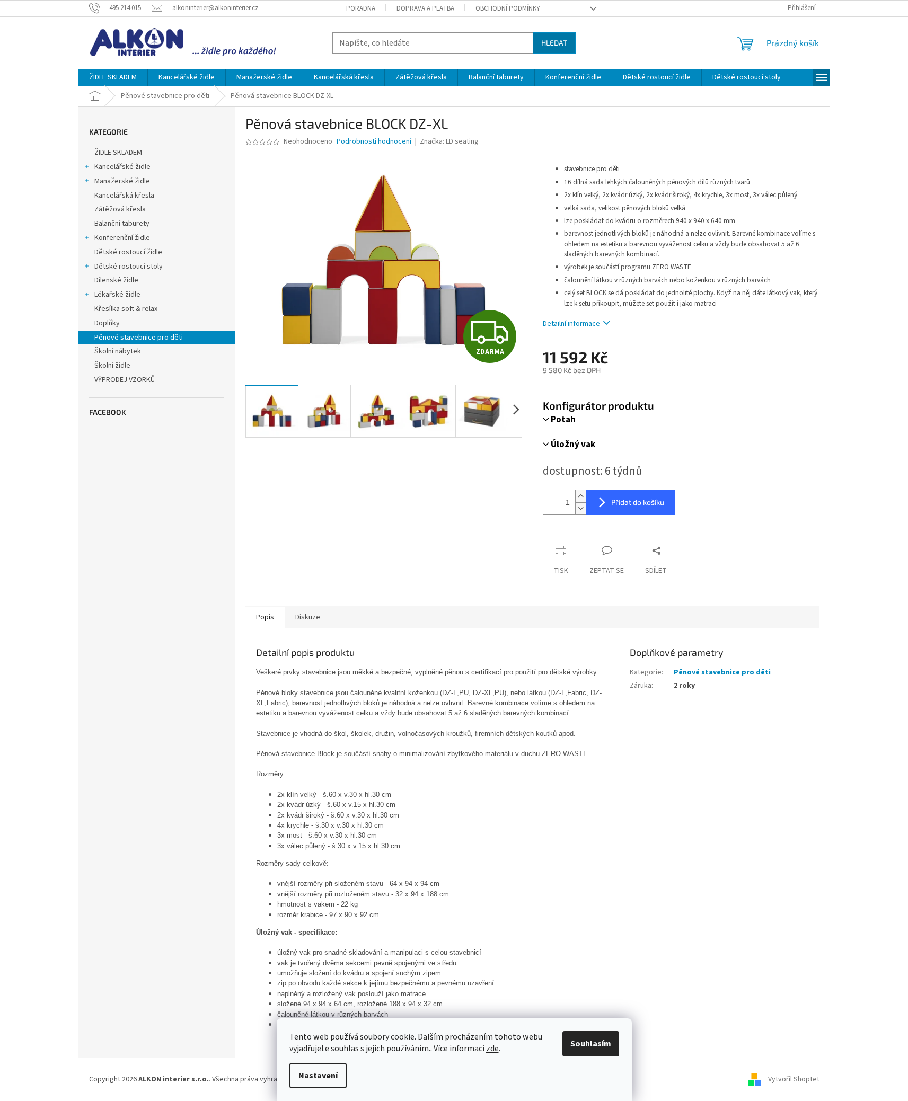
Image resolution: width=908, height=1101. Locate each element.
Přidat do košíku (637, 502)
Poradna (360, 8)
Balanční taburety (121, 223)
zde (492, 1048)
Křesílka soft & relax (125, 309)
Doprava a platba (425, 8)
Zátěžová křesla (120, 209)
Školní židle (112, 365)
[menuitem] (112, 77)
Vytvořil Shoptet (793, 1079)
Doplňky (107, 323)
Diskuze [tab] (307, 617)
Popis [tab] (265, 617)
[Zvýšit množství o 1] (580, 496)
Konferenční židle (122, 238)
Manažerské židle (122, 181)
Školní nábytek (117, 351)
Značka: (449, 141)
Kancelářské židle (122, 167)
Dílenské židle (116, 280)
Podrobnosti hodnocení (374, 142)
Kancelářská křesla (124, 195)
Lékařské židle (117, 294)
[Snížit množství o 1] (580, 508)
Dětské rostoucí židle (128, 252)
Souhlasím (590, 1044)
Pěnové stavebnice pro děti (138, 337)
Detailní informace (571, 323)
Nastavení (318, 1075)
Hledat (554, 42)
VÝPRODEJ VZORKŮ (124, 380)
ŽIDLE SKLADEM (118, 152)
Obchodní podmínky (507, 8)
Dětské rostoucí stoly (128, 266)
